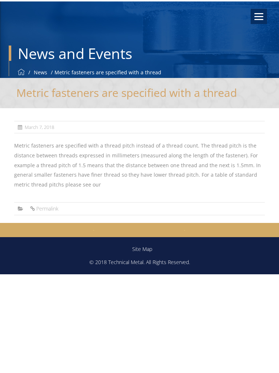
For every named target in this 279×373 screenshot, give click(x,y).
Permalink (47, 208)
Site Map (142, 249)
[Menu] (259, 16)
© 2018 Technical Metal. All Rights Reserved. (139, 262)
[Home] (22, 72)
